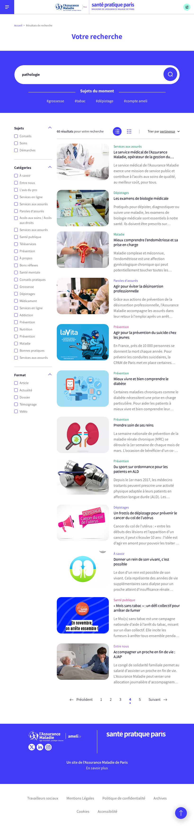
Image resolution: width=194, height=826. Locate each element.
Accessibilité (107, 811)
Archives (160, 798)
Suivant (155, 699)
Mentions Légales (80, 798)
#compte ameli (135, 101)
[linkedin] (40, 747)
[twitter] (31, 747)
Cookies (83, 811)
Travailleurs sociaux (42, 798)
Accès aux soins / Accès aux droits (36, 220)
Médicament (28, 301)
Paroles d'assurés (32, 211)
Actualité (26, 390)
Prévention (27, 251)
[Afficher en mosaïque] (129, 131)
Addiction (26, 315)
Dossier (25, 397)
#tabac (80, 101)
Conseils (25, 136)
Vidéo (23, 412)
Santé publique (30, 237)
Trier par (161, 131)
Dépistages (27, 294)
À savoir (25, 176)
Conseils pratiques (33, 280)
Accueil (18, 25)
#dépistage (104, 101)
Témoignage (28, 404)
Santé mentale (30, 272)
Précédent (84, 699)
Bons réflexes (29, 265)
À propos (26, 258)
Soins (23, 143)
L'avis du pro (28, 190)
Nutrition (26, 329)
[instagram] (48, 747)
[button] (170, 74)
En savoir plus (97, 768)
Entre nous (27, 183)
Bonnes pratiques (32, 351)
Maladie (25, 344)
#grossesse (55, 101)
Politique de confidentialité (123, 798)
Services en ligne (31, 197)
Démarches (27, 150)
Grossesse (27, 287)
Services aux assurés (34, 204)
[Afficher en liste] (117, 131)
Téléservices (28, 244)
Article (24, 383)
